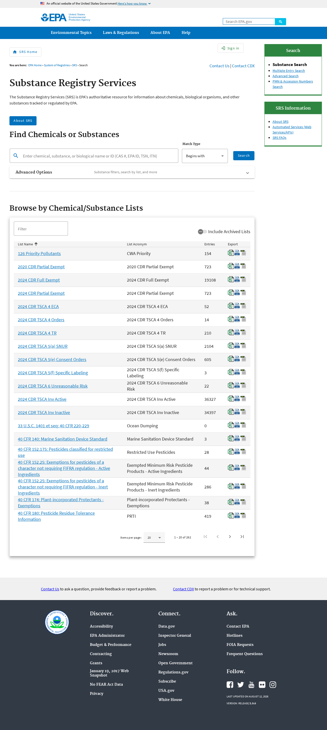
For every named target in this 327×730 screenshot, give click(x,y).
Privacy (96, 694)
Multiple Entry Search (289, 70)
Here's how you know (134, 3)
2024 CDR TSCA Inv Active (42, 399)
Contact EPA (238, 627)
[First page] (205, 536)
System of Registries (57, 65)
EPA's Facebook (230, 684)
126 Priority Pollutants (39, 253)
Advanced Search (286, 76)
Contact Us (219, 66)
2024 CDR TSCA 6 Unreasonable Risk (53, 386)
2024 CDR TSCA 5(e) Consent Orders (52, 359)
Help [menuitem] (186, 33)
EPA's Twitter (240, 684)
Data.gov (166, 627)
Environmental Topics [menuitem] (71, 33)
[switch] (202, 231)
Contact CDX (243, 66)
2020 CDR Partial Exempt (41, 267)
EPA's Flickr (262, 684)
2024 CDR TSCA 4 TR (37, 333)
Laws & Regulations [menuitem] (121, 33)
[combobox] (205, 156)
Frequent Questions (245, 654)
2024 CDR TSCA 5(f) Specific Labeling (53, 373)
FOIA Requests (240, 645)
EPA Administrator (107, 636)
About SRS (280, 121)
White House (170, 700)
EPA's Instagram (273, 684)
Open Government (175, 663)
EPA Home (35, 65)
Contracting (101, 654)
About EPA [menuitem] (160, 33)
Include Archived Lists (229, 231)
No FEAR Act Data (106, 685)
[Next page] (230, 536)
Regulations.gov (173, 672)
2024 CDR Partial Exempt (41, 293)
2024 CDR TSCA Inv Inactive (44, 412)
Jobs (162, 645)
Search (280, 21)
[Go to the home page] (54, 17)
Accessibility (101, 627)
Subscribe (167, 682)
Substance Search (290, 64)
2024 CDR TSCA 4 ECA (38, 306)
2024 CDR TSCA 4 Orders (41, 320)
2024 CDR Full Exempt (39, 280)
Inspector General (174, 636)
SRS (74, 65)
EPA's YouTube (251, 684)
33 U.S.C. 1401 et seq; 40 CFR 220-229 (53, 426)
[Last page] (242, 536)
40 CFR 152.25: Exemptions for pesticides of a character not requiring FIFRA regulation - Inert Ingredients (63, 487)
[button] (132, 172)
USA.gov (166, 691)
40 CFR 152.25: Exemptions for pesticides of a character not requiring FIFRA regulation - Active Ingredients (64, 468)
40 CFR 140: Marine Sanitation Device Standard (62, 439)
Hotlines (234, 636)
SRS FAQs (279, 137)
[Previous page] (218, 536)
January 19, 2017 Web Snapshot (109, 673)
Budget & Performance (110, 645)
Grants (96, 663)
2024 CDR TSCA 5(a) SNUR (42, 346)
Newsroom (168, 654)
